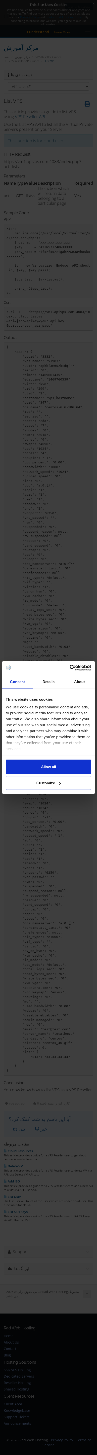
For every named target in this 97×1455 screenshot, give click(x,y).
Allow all (48, 766)
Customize (45, 783)
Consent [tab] (17, 681)
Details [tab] (49, 681)
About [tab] (79, 681)
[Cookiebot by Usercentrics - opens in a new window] (69, 668)
